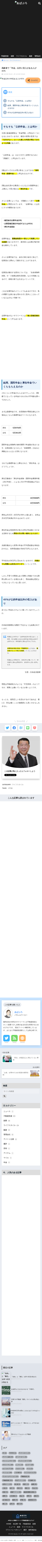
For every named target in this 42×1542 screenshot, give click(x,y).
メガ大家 (18, 1472)
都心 (5, 1504)
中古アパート (20, 1480)
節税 (36, 1496)
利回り (26, 1484)
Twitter (6, 1042)
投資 (5, 1492)
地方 (12, 1488)
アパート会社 (8, 1457)
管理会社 (38, 56)
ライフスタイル (21, 56)
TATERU (12, 1453)
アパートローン (24, 1453)
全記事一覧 (17, 1524)
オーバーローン (21, 1457)
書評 (6, 1144)
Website (22, 1042)
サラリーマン (8, 1464)
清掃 (5, 1496)
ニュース (8, 1111)
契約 (27, 1488)
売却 (6, 1148)
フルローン (20, 1468)
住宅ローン (7, 1484)
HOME (8, 1524)
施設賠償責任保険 (30, 1492)
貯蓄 (23, 1500)
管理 (29, 1496)
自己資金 (6, 1500)
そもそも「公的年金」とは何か (20, 101)
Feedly (14, 1042)
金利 (12, 1504)
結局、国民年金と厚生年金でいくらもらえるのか (23, 107)
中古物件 (31, 1480)
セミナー (29, 1464)
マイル (7, 1158)
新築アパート (16, 1492)
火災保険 (13, 1496)
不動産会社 (25, 1476)
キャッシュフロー (9, 1461)
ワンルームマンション (10, 1476)
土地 (5, 1488)
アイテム (8, 1153)
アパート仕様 (10, 1139)
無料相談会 (32, 1530)
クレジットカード (24, 1461)
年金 (11, 788)
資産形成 (32, 1500)
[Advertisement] (21, 31)
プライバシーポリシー (14, 1530)
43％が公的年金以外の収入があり (21, 113)
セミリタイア (8, 1468)
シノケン (19, 1464)
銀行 (19, 1504)
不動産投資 (5, 56)
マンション (7, 1472)
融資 (30, 56)
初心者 (17, 1484)
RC (4, 1453)
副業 (12, 56)
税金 (22, 1496)
